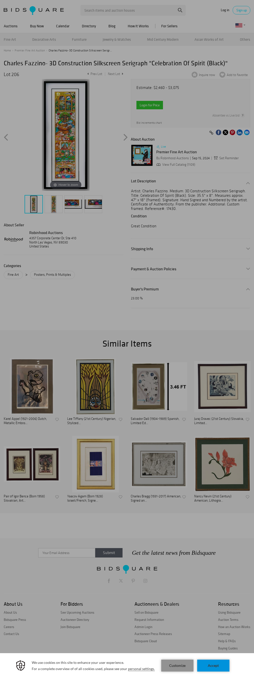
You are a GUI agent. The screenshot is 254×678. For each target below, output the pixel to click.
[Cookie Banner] (127, 665)
